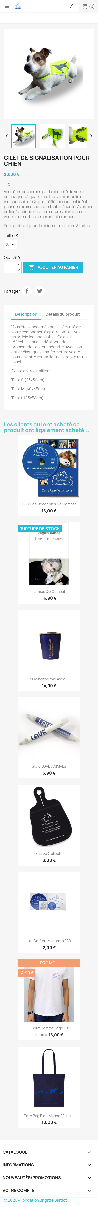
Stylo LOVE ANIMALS (49, 766)
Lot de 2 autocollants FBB (49, 940)
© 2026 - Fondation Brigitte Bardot (35, 1200)
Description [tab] (26, 314)
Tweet (40, 291)
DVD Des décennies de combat (49, 504)
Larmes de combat (49, 591)
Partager (27, 291)
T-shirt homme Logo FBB (49, 1028)
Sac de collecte (49, 853)
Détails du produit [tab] (63, 314)
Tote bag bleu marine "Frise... (49, 1115)
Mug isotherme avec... (49, 679)
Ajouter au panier (53, 267)
